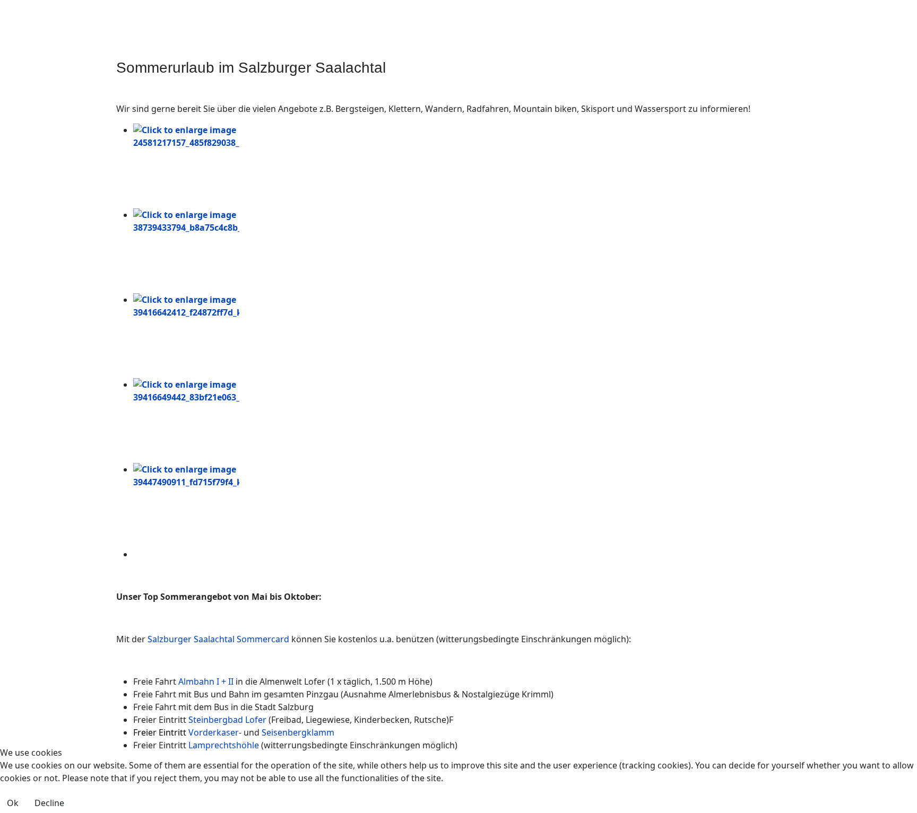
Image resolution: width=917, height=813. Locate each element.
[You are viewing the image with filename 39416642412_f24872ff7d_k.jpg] (467, 335)
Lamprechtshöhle (224, 745)
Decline (49, 803)
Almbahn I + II (205, 681)
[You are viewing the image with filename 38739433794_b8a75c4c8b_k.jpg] (467, 250)
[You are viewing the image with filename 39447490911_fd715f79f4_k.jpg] (467, 505)
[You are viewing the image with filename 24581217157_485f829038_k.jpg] (467, 166)
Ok (13, 803)
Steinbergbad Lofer (227, 719)
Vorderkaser (213, 732)
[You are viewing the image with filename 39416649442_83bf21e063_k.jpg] (467, 420)
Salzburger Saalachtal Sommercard (218, 639)
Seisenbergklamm (298, 732)
